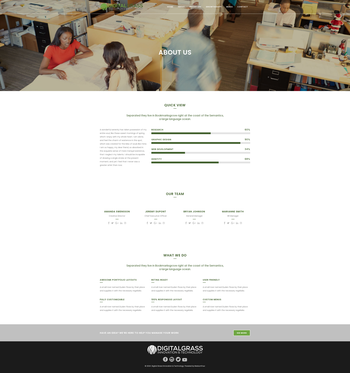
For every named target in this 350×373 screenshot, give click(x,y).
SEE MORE (242, 333)
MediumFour (200, 366)
